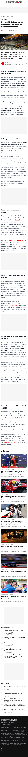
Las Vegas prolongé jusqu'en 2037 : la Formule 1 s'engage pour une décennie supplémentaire (13, 632)
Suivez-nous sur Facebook (9, 722)
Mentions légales (5, 748)
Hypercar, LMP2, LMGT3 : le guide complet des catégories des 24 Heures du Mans (14, 699)
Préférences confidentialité (7, 753)
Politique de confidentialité (7, 750)
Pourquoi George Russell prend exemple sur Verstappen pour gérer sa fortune (15, 643)
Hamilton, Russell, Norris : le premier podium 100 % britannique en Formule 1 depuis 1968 (15, 687)
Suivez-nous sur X (7, 724)
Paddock (12, 16)
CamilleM (7, 62)
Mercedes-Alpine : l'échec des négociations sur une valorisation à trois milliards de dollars (15, 649)
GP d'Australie (14, 305)
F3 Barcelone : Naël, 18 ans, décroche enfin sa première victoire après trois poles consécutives (14, 693)
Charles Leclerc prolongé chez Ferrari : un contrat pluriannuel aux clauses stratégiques (15, 638)
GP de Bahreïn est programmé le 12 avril (14, 240)
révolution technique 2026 (10, 442)
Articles (7, 16)
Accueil (3, 16)
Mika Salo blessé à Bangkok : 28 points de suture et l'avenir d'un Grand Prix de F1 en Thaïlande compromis (14, 656)
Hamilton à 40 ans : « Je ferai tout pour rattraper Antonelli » (13, 710)
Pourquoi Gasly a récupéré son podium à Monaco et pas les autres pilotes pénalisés (14, 704)
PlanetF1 (17, 220)
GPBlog (14, 362)
